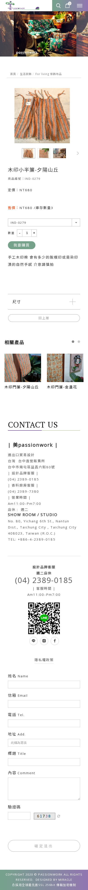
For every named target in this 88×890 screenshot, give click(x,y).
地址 (17, 734)
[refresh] (58, 816)
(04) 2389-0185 (44, 580)
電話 (16, 714)
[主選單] (80, 6)
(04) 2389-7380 (23, 491)
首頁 (13, 74)
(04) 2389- (18, 479)
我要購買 (22, 245)
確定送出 (44, 845)
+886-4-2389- (32, 539)
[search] (59, 6)
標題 (17, 753)
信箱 (18, 695)
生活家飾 (26, 74)
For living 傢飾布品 (48, 74)
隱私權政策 (44, 660)
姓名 (18, 676)
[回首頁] (22, 6)
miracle (65, 880)
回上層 (44, 318)
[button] (78, 153)
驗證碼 (14, 807)
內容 (21, 772)
